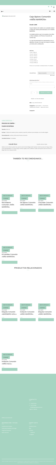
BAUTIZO (11, 461)
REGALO (31, 462)
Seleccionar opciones (9, 212)
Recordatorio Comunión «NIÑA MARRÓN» (8, 205)
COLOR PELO (33, 73)
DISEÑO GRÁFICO (35, 461)
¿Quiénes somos (32, 426)
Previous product (50, 11)
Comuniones (45, 105)
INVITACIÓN (20, 462)
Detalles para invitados (35, 107)
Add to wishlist (7, 195)
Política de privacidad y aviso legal (9, 428)
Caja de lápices (38, 105)
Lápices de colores (44, 107)
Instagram (31, 434)
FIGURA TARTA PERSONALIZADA (46, 461)
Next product (54, 11)
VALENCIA (36, 462)
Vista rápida (4, 200)
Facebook (32, 432)
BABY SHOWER (5, 461)
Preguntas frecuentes (6, 430)
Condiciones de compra (7, 426)
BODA (15, 461)
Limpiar (53, 75)
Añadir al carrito (46, 92)
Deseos (48, 6)
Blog (30, 428)
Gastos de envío (5, 432)
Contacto (31, 430)
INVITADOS (26, 462)
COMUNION (20, 461)
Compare (5, 198)
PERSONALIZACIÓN (42, 82)
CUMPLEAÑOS (27, 461)
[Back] (2, 11)
